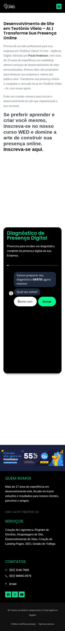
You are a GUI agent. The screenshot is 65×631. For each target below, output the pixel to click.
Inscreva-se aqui (22, 149)
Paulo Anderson (38, 55)
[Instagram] (15, 594)
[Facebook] (8, 594)
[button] (59, 6)
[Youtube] (22, 594)
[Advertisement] (32, 191)
